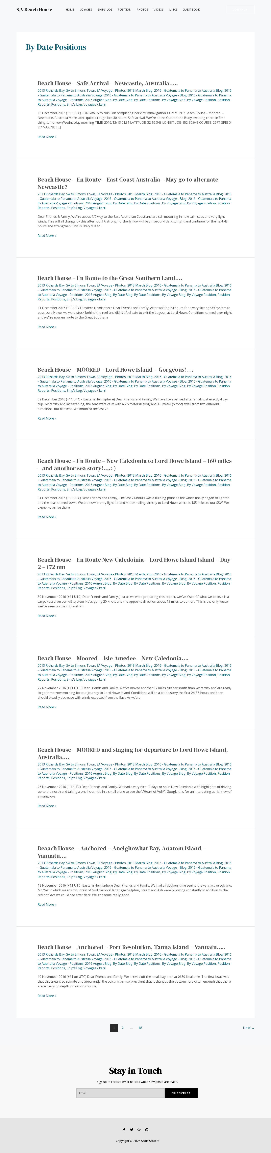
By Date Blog (123, 100)
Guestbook (191, 9)
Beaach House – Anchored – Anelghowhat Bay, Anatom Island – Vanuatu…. (122, 852)
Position (124, 9)
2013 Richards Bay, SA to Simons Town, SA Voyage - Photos (82, 90)
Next (249, 1027)
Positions (58, 104)
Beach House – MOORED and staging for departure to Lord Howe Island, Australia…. (133, 753)
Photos (142, 9)
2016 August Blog (98, 100)
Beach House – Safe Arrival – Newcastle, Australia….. (108, 83)
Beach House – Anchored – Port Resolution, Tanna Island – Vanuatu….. (131, 947)
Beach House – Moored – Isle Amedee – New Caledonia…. (113, 658)
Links (173, 9)
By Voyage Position (201, 100)
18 (140, 1027)
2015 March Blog (140, 90)
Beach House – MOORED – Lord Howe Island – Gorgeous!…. (115, 369)
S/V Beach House (34, 9)
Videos (159, 9)
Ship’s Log (105, 9)
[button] (240, 9)
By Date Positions (147, 100)
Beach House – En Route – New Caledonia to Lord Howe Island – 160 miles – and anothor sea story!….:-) (135, 464)
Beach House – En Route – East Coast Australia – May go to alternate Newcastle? (128, 183)
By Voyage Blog (173, 100)
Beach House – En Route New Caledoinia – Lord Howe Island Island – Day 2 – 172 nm (134, 563)
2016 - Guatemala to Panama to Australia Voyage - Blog (145, 95)
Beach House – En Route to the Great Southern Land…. (110, 278)
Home (70, 9)
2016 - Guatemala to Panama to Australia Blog (188, 90)
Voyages (86, 9)
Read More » (47, 136)
